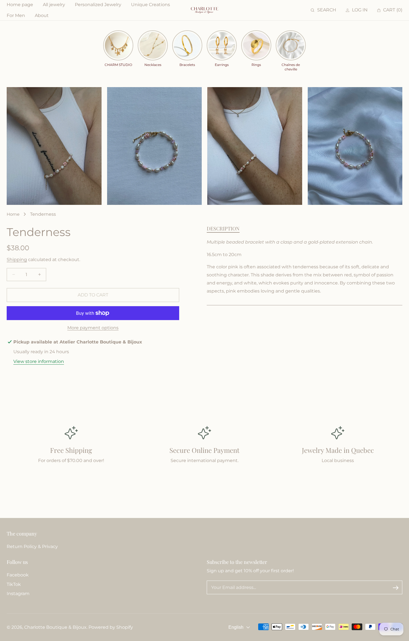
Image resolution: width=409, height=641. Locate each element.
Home (13, 214)
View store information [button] (38, 361)
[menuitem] (20, 5)
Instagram (18, 593)
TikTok (14, 584)
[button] (323, 10)
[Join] (395, 587)
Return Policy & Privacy (32, 546)
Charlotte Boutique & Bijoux (55, 627)
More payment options (93, 327)
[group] (118, 48)
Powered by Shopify (110, 627)
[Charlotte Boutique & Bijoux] (204, 10)
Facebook (18, 574)
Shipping (17, 259)
